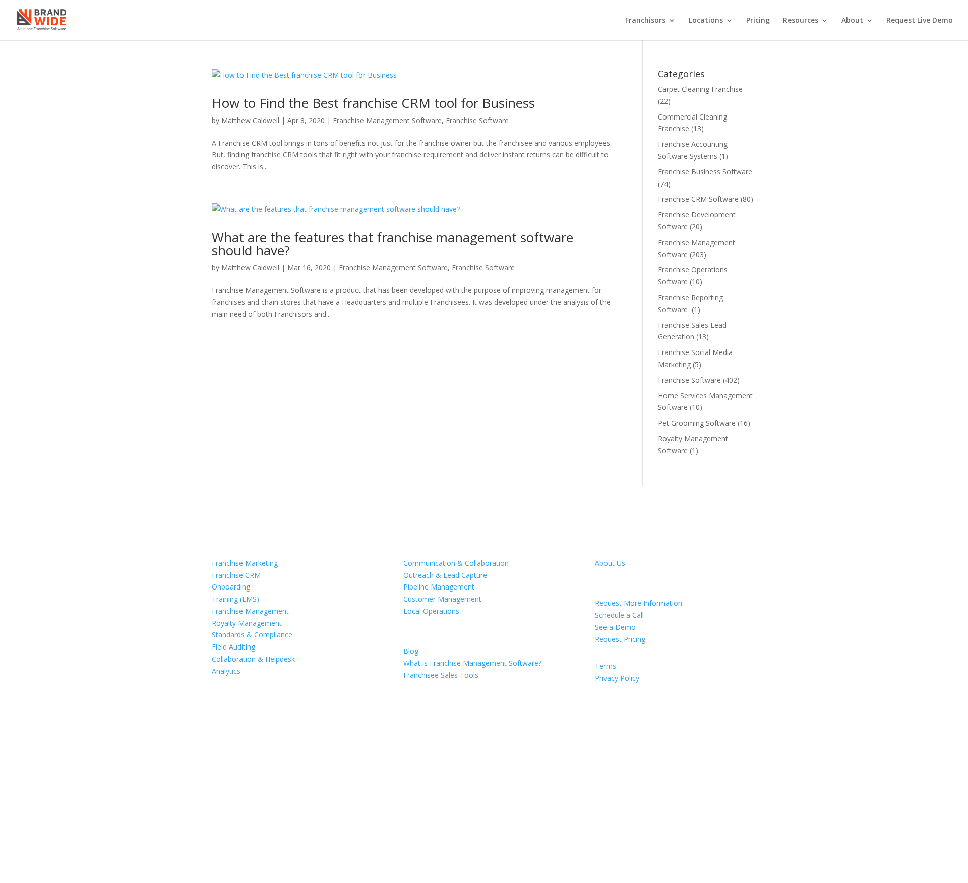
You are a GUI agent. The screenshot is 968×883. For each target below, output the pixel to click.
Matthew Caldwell (250, 120)
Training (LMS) (235, 599)
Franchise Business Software (705, 171)
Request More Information (638, 603)
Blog (410, 651)
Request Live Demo (919, 21)
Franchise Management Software (387, 120)
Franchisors (645, 21)
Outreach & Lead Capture (445, 575)
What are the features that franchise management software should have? (392, 243)
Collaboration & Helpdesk (253, 659)
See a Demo (615, 627)
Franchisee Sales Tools (440, 675)
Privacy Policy (617, 678)
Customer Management (442, 599)
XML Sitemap (239, 818)
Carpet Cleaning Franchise (700, 89)
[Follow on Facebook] (496, 808)
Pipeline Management (438, 587)
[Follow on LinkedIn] (536, 808)
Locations (706, 21)
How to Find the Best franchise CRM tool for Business (373, 103)
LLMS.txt (283, 818)
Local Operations (431, 611)
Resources (800, 21)
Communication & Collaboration (456, 563)
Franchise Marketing (245, 563)
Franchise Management (250, 611)
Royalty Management (247, 623)
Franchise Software (477, 120)
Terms (605, 666)
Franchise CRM (236, 575)
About (852, 21)
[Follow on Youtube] (557, 808)
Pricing (758, 21)
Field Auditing (233, 647)
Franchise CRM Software (698, 199)
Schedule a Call (619, 615)
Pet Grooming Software (697, 423)
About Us (610, 563)
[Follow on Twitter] (516, 808)
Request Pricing (620, 639)
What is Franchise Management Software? (472, 663)
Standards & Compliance (252, 634)
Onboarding (231, 587)
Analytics (226, 671)
